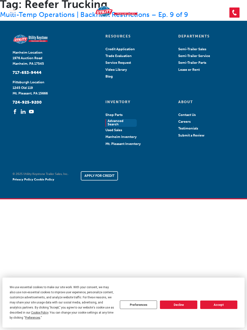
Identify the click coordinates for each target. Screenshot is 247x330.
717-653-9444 (27, 72)
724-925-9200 (27, 102)
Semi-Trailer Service (194, 56)
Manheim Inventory (121, 137)
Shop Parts (114, 115)
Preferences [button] (32, 317)
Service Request (118, 63)
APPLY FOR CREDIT (99, 176)
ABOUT (185, 102)
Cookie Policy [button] (39, 312)
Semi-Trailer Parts (192, 63)
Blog (109, 76)
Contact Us (187, 115)
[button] (234, 12)
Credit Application (120, 49)
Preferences (138, 305)
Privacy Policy (23, 179)
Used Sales (113, 130)
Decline (179, 305)
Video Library (116, 70)
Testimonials (188, 128)
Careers (184, 122)
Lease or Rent (189, 70)
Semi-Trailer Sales (192, 49)
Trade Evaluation (118, 56)
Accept (219, 305)
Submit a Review (191, 135)
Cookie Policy (44, 179)
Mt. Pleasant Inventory (123, 144)
